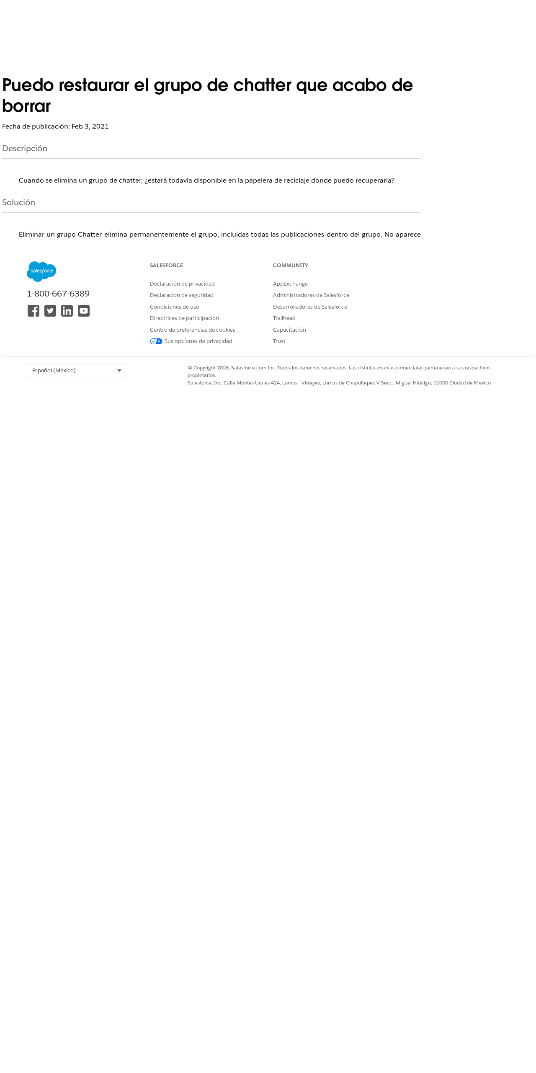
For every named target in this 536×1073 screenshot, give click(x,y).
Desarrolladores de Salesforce (310, 306)
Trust (279, 341)
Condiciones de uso (174, 306)
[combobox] (77, 370)
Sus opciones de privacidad (198, 341)
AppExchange (290, 283)
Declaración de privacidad (182, 283)
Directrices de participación (184, 318)
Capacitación (289, 329)
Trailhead (284, 318)
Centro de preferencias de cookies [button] (192, 329)
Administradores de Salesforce (311, 295)
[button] (77, 370)
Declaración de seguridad (182, 295)
